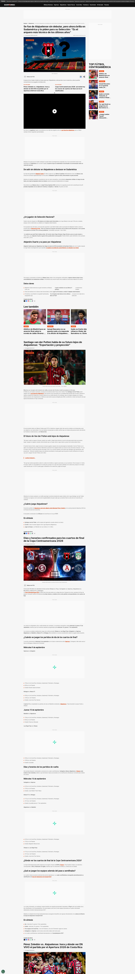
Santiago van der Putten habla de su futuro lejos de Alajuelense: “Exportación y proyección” (27, 1)
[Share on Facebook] (26, 301)
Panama (106, 5)
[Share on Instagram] (28, 301)
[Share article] (84, 76)
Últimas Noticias (48, 5)
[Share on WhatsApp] (30, 301)
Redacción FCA (30, 76)
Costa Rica (79, 5)
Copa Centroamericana (33, 548)
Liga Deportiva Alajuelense (67, 130)
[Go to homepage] (9, 5)
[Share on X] (24, 301)
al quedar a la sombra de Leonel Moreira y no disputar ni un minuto (62, 247)
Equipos (25, 23)
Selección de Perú (35, 228)
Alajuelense (63, 5)
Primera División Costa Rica (34, 955)
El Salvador (100, 5)
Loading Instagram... (30, 458)
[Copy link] (32, 301)
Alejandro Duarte (40, 173)
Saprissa (56, 5)
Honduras (86, 5)
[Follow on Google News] (80, 76)
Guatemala (93, 5)
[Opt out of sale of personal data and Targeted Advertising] (3, 971)
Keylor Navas (71, 5)
